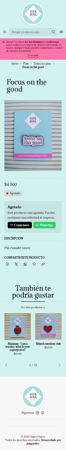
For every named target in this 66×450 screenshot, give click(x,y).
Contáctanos (21, 225)
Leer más (33, 55)
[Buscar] (53, 32)
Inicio (15, 63)
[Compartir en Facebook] (7, 264)
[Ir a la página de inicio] (33, 14)
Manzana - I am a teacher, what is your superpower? (18, 347)
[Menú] (4, 32)
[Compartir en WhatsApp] (25, 264)
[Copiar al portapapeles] (43, 264)
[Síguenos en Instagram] (37, 413)
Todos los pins (42, 63)
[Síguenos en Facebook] (43, 413)
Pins (26, 63)
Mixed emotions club (48, 343)
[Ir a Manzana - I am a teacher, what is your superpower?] (17, 326)
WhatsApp (46, 225)
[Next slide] (59, 365)
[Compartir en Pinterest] (34, 264)
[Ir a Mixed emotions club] (48, 326)
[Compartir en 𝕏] (16, 264)
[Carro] (61, 32)
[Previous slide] (7, 365)
